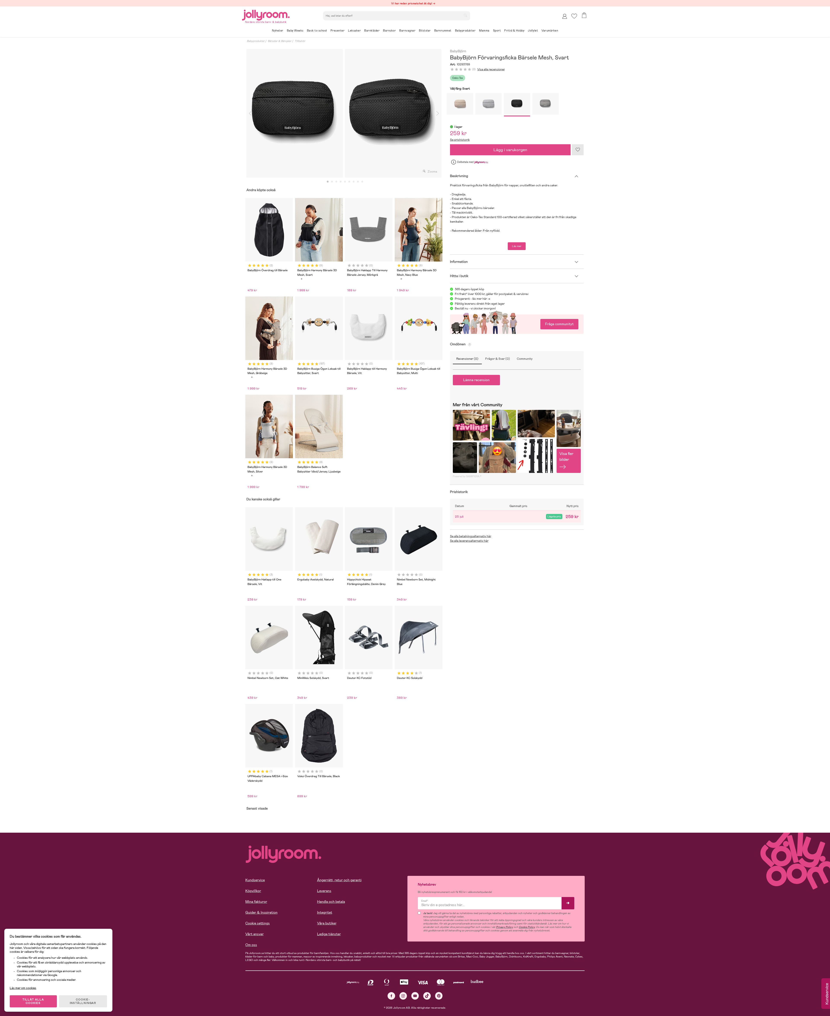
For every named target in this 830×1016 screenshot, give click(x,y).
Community (525, 359)
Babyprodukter (256, 41)
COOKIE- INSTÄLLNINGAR (83, 1001)
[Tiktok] (427, 996)
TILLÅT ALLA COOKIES (33, 1001)
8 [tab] (358, 182)
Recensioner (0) (467, 359)
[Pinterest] (439, 996)
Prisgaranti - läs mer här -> (472, 299)
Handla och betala (331, 901)
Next (437, 113)
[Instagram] (403, 996)
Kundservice (255, 880)
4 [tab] (340, 182)
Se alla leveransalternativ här (469, 541)
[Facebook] (391, 996)
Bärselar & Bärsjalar (279, 41)
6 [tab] (349, 182)
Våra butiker (327, 923)
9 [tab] (362, 182)
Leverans (324, 891)
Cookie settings (257, 923)
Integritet (324, 912)
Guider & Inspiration (261, 912)
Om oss (251, 945)
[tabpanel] (294, 113)
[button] (574, 16)
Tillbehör (300, 41)
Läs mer (516, 246)
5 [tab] (345, 182)
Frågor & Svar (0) (497, 359)
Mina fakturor (256, 901)
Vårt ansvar (254, 934)
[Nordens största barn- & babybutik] (266, 14)
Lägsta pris (554, 516)
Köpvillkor (253, 891)
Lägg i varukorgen (510, 149)
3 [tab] (336, 182)
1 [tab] (328, 182)
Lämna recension (476, 380)
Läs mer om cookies (23, 988)
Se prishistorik (460, 140)
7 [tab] (353, 182)
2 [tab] (332, 182)
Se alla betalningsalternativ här (470, 536)
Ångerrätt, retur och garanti (339, 880)
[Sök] (465, 15)
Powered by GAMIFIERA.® (467, 476)
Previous (250, 113)
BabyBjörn (458, 51)
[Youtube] (415, 996)
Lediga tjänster (329, 934)
